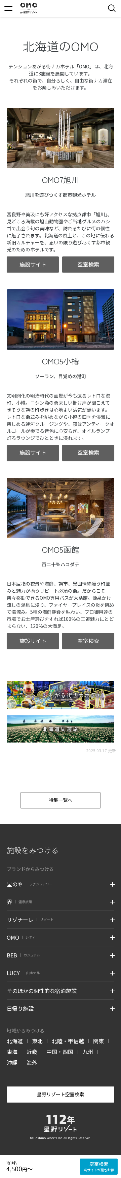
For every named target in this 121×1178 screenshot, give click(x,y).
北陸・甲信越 (68, 1041)
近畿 (32, 1052)
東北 (37, 1041)
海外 (32, 1062)
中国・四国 (59, 1052)
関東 (98, 1041)
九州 (87, 1052)
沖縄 (12, 1062)
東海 (12, 1052)
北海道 (15, 1041)
